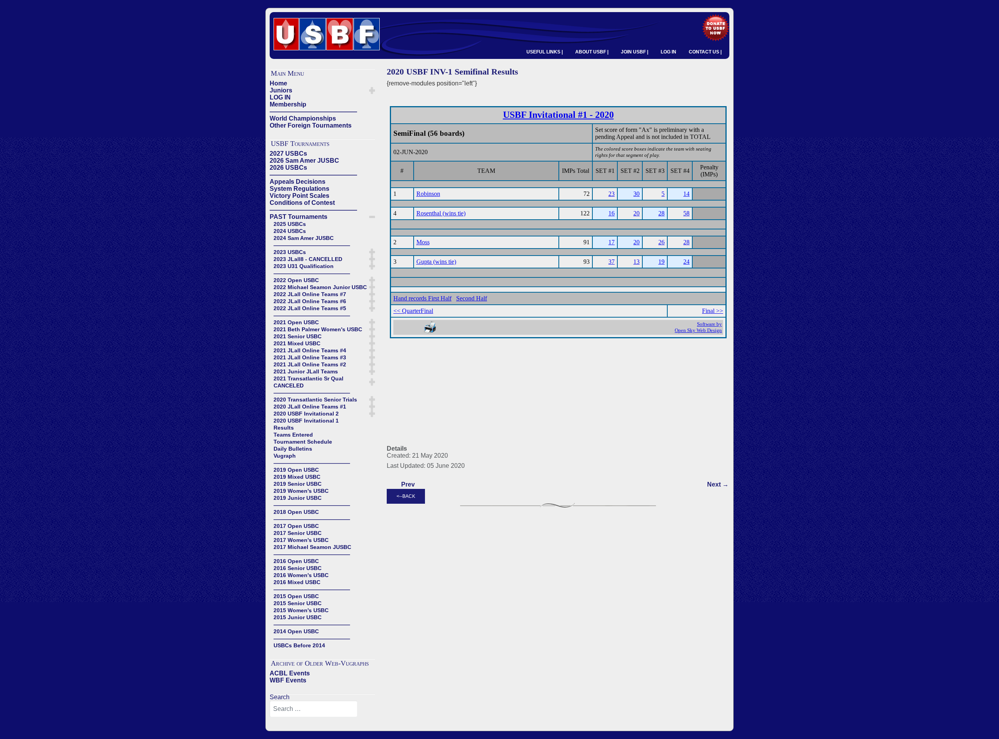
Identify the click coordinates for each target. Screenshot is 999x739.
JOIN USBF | (634, 52)
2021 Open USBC (296, 322)
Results (284, 428)
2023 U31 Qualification (304, 266)
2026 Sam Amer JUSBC (304, 160)
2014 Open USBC (296, 631)
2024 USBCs (290, 231)
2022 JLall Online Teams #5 (310, 308)
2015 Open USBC (296, 596)
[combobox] (313, 709)
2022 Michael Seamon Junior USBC (320, 287)
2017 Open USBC (296, 526)
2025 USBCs (290, 224)
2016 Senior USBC (298, 568)
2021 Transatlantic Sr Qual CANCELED (308, 382)
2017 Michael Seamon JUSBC (312, 547)
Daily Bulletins (293, 449)
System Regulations (299, 188)
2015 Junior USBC (298, 617)
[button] (372, 90)
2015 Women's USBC (301, 610)
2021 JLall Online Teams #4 (310, 350)
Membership (288, 104)
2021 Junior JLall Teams (306, 371)
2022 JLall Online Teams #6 (310, 301)
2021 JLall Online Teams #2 (310, 364)
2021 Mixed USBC (297, 343)
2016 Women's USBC (301, 575)
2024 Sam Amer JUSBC (304, 238)
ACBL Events (290, 673)
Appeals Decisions (297, 181)
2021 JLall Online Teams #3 (310, 357)
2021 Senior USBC (298, 336)
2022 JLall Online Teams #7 (310, 294)
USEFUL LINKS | (544, 52)
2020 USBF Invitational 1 (306, 420)
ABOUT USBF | (591, 52)
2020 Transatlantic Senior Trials (315, 399)
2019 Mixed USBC (297, 477)
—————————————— (313, 111)
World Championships (303, 118)
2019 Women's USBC (301, 491)
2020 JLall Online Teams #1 (310, 406)
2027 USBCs (288, 153)
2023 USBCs (290, 252)
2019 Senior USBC (298, 484)
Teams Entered (293, 435)
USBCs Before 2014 (299, 645)
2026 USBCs (288, 167)
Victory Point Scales (299, 195)
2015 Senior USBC (298, 603)
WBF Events (288, 680)
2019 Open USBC (296, 470)
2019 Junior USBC (298, 498)
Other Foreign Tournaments (311, 125)
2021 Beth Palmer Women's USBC (318, 329)
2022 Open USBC (296, 280)
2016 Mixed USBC (297, 582)
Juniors (281, 90)
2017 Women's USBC (301, 540)
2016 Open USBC (296, 561)
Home (278, 83)
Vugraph (285, 456)
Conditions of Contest (302, 202)
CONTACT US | (705, 52)
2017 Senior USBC (298, 533)
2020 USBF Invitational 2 (306, 413)
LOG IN (668, 52)
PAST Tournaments (298, 216)
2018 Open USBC (296, 512)
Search (280, 697)
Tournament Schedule (303, 442)
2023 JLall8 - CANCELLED (308, 259)
